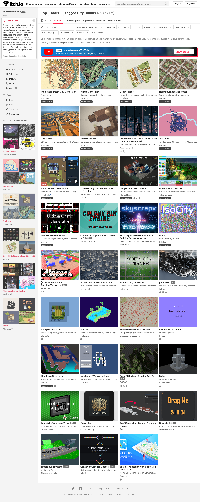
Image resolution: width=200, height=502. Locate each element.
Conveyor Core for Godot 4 (94, 466)
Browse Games (34, 3)
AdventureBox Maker (170, 188)
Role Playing (48, 32)
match (44, 382)
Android (13, 88)
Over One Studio (166, 429)
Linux (11, 83)
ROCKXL (85, 329)
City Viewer (47, 138)
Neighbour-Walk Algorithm (94, 376)
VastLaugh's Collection (14, 290)
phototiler (164, 282)
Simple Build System (51, 466)
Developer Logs (87, 3)
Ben (121, 429)
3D (124, 27)
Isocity (162, 235)
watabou (45, 98)
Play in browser (16, 69)
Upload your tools (64, 42)
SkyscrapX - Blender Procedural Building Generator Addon (136, 236)
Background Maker (51, 329)
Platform (10, 64)
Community (105, 3)
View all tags (97, 32)
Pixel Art (163, 27)
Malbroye (84, 336)
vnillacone (7, 224)
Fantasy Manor (88, 138)
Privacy (120, 494)
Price (8, 95)
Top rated (101, 20)
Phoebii (162, 336)
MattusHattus (126, 194)
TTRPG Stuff (9, 151)
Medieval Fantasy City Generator (58, 91)
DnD (5, 325)
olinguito (45, 336)
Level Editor (180, 27)
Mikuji (83, 473)
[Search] (166, 3)
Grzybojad (85, 289)
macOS (12, 78)
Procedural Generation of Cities (97, 282)
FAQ (100, 488)
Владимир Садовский (130, 336)
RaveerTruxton (9, 154)
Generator (110, 27)
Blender (80, 32)
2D (134, 27)
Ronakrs (123, 476)
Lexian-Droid (47, 429)
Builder (163, 376)
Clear (23, 11)
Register (191, 3)
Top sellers (88, 20)
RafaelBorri (164, 382)
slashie (44, 242)
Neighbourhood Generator (173, 91)
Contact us (122, 488)
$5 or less (13, 109)
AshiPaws (7, 189)
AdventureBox (165, 194)
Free (11, 100)
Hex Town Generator (52, 376)
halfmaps (163, 289)
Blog (108, 488)
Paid (11, 104)
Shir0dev (84, 382)
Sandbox (65, 32)
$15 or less (14, 114)
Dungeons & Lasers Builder (134, 188)
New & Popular (73, 20)
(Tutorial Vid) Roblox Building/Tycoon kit (51, 283)
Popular (58, 20)
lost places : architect (170, 329)
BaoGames (124, 244)
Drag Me (163, 423)
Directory (98, 494)
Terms (110, 494)
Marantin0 (8, 329)
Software (8, 186)
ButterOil (124, 289)
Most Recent (115, 20)
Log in (178, 3)
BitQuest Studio (87, 241)
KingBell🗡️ (46, 194)
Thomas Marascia (49, 473)
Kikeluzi (162, 242)
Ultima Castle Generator (53, 235)
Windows (13, 74)
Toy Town (164, 138)
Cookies (132, 494)
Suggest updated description (15, 56)
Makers (7, 221)
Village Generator (89, 91)
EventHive (86, 423)
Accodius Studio (127, 148)
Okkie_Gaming (87, 429)
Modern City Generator (132, 282)
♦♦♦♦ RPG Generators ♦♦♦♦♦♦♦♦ (19, 255)
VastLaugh (7, 294)
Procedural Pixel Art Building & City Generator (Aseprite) (138, 140)
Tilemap (147, 27)
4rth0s (6, 259)
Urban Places (127, 91)
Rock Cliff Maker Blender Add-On (137, 376)
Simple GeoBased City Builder (135, 329)
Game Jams (50, 3)
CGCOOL (124, 382)
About (89, 488)
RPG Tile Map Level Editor (54, 188)
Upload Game (69, 3)
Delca (83, 197)
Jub (42, 291)
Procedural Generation (87, 27)
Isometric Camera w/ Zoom (55, 423)
